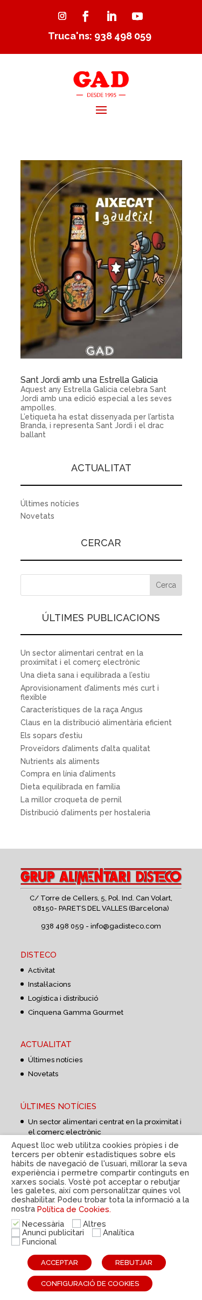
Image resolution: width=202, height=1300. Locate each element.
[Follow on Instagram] (62, 16)
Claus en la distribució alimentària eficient (96, 722)
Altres (94, 1223)
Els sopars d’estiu (51, 735)
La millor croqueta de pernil (71, 799)
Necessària (43, 1223)
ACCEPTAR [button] (59, 1262)
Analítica (118, 1232)
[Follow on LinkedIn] (111, 16)
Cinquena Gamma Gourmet (75, 1012)
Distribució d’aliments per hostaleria (85, 812)
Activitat (41, 970)
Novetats (37, 516)
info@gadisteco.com (125, 926)
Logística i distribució (63, 998)
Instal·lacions (49, 984)
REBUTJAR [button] (133, 1262)
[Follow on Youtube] (137, 16)
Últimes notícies (49, 503)
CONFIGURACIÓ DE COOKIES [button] (90, 1284)
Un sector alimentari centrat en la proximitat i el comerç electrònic (81, 657)
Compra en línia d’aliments (68, 773)
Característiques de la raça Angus (81, 709)
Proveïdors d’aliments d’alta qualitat (85, 748)
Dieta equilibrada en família (70, 786)
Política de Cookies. (74, 1209)
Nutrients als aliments (60, 761)
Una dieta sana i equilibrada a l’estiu (85, 675)
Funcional (39, 1241)
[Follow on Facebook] (85, 16)
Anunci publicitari (53, 1232)
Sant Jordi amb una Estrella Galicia (89, 380)
